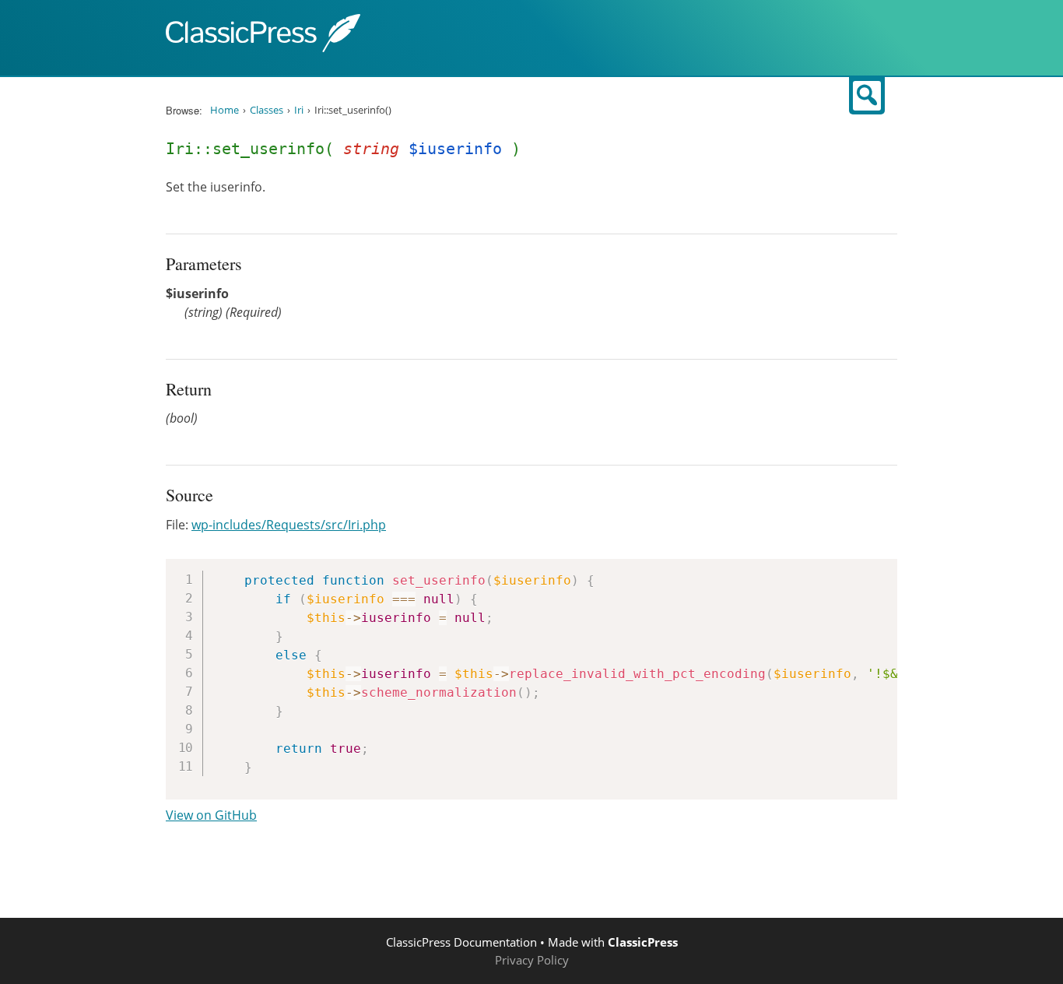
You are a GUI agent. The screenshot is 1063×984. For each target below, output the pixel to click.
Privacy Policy (532, 960)
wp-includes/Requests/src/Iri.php (288, 524)
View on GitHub (211, 815)
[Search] (867, 96)
